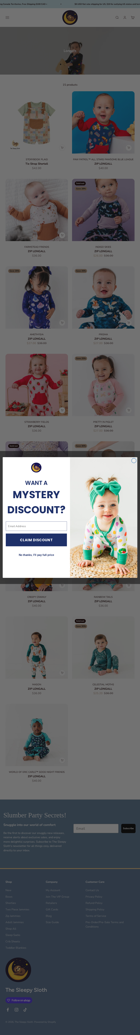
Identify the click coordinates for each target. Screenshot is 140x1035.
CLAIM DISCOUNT (36, 540)
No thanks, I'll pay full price (36, 555)
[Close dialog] (133, 460)
